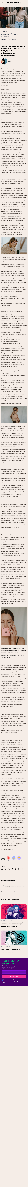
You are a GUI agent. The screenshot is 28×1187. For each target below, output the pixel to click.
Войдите (7, 886)
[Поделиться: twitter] (16, 869)
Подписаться (14, 976)
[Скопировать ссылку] (22, 869)
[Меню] (2, 2)
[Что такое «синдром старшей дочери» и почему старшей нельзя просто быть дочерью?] (14, 911)
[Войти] (25, 2)
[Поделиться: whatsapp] (9, 869)
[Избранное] (22, 2)
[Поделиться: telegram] (5, 869)
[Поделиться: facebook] (12, 869)
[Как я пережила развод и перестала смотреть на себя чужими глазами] (14, 938)
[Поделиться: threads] (2, 869)
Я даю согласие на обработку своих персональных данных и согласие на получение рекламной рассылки (13, 981)
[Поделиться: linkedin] (19, 869)
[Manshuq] (14, 2)
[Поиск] (5, 2)
